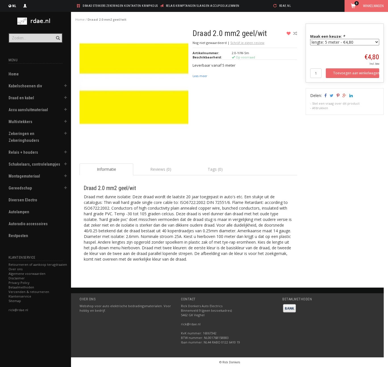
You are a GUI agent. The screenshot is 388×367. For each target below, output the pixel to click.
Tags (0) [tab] (215, 169)
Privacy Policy (19, 282)
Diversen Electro (23, 200)
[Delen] (325, 95)
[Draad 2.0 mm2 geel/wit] (134, 85)
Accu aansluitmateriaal (28, 109)
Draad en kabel (21, 98)
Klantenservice (20, 296)
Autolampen (19, 212)
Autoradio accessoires (28, 224)
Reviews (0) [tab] (160, 169)
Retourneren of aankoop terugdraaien (38, 264)
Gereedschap (20, 188)
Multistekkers (20, 121)
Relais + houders (23, 152)
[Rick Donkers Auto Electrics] (35, 21)
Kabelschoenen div (25, 86)
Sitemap (15, 301)
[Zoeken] (57, 35)
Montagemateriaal (24, 176)
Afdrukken (320, 108)
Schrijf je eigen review (247, 43)
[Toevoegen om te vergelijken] (295, 33)
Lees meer (200, 76)
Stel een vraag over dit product (336, 103)
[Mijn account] (25, 5)
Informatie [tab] (106, 169)
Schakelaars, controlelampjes (34, 164)
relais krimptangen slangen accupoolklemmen (202, 5)
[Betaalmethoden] (289, 308)
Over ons (15, 269)
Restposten (18, 235)
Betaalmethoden (21, 287)
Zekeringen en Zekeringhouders (24, 137)
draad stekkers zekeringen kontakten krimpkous (120, 5)
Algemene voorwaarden (27, 273)
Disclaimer (17, 278)
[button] (65, 86)
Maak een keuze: (327, 36)
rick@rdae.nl (18, 310)
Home (14, 74)
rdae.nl (285, 5)
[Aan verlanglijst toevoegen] (289, 33)
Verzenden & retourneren (29, 292)
